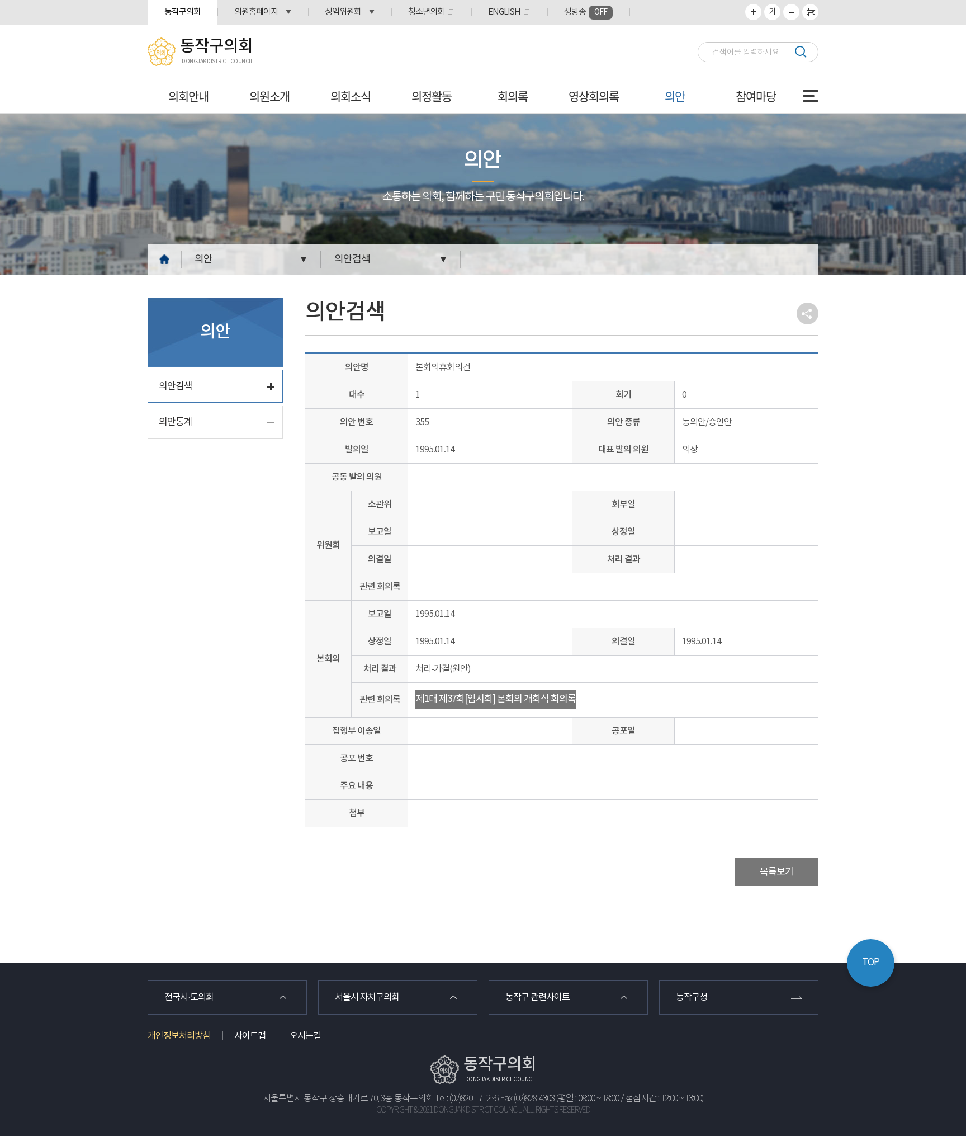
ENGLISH (504, 12)
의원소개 (269, 96)
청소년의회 (426, 12)
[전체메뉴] (810, 96)
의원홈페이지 (256, 12)
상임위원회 (343, 12)
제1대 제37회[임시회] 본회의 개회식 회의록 (496, 699)
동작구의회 (182, 12)
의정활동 (431, 96)
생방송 (585, 12)
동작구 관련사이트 (537, 997)
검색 (800, 52)
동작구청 (691, 997)
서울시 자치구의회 (367, 997)
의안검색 (352, 259)
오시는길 (305, 1036)
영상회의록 (594, 96)
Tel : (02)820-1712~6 (466, 1099)
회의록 (513, 96)
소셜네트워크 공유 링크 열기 (807, 313)
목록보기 (776, 872)
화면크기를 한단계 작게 (791, 12)
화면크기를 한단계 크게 (753, 12)
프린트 (810, 12)
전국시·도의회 (189, 997)
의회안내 (188, 96)
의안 (675, 96)
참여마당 (756, 96)
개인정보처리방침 (179, 1036)
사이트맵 (250, 1036)
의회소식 (350, 96)
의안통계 (175, 422)
